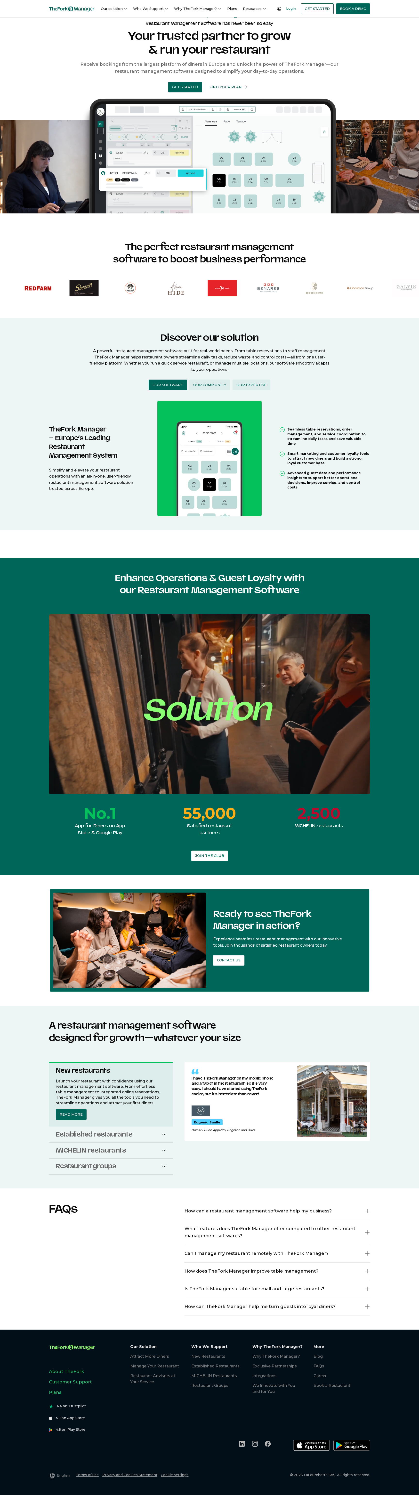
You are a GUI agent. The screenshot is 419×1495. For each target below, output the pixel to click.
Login (291, 8)
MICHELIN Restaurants (214, 1375)
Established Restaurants (215, 1366)
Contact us (228, 960)
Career (320, 1375)
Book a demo (353, 9)
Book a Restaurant (332, 1385)
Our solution (112, 9)
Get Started (317, 9)
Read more (71, 1114)
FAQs (319, 1366)
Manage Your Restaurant (154, 1366)
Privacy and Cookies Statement (129, 1475)
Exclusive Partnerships (274, 1366)
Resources (252, 9)
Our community (209, 385)
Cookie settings (174, 1475)
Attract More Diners (149, 1356)
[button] (185, 87)
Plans (232, 9)
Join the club (209, 855)
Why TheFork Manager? (195, 9)
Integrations (264, 1375)
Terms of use (87, 1475)
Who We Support (148, 9)
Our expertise (251, 385)
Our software (168, 385)
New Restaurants (208, 1356)
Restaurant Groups (209, 1385)
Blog (318, 1356)
